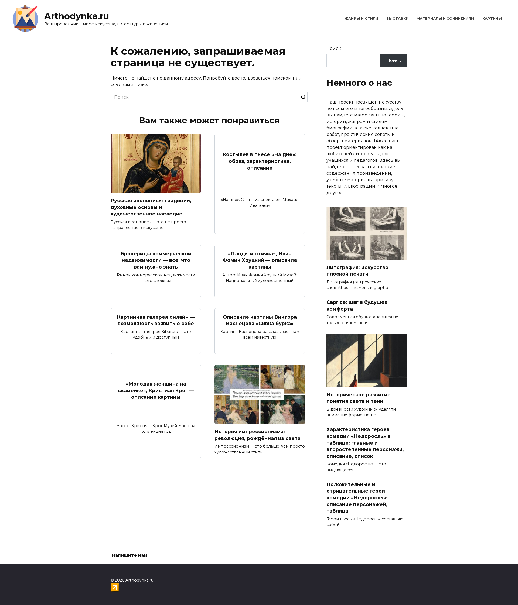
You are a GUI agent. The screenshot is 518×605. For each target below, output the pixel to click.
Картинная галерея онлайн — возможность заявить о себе (156, 320)
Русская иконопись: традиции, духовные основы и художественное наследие (151, 207)
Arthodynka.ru (76, 16)
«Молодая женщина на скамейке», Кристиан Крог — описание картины (156, 390)
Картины (492, 18)
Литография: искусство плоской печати (357, 270)
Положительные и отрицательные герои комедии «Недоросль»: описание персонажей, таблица (356, 497)
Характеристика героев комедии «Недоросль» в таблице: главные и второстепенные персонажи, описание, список (365, 443)
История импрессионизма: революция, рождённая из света (257, 435)
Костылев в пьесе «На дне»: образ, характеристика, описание (260, 161)
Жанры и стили (361, 18)
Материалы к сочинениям (445, 18)
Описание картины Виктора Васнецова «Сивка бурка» (260, 320)
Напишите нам (129, 555)
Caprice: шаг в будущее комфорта (357, 305)
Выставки (397, 18)
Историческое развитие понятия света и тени (358, 398)
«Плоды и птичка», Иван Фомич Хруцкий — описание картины (260, 260)
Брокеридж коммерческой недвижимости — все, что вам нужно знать (156, 260)
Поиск (333, 48)
